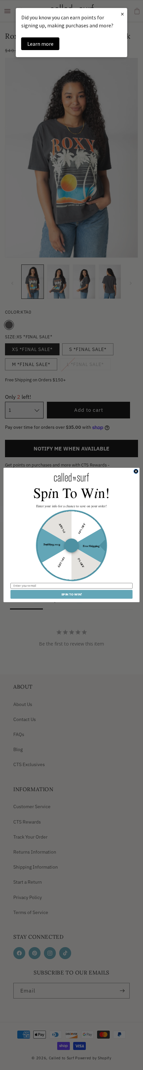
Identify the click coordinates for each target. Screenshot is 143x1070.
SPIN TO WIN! (71, 594)
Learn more (40, 43)
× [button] (122, 14)
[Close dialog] (136, 471)
